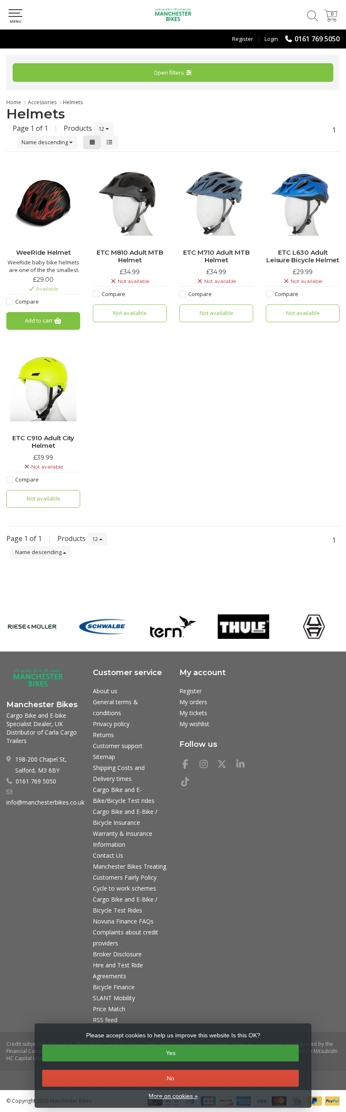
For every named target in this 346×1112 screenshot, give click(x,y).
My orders (193, 702)
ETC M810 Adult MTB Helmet (130, 256)
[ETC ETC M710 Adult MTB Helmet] (216, 202)
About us (105, 691)
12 (101, 128)
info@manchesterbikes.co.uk (45, 802)
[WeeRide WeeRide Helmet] (43, 202)
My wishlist (194, 724)
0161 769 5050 (317, 38)
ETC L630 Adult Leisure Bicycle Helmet (302, 256)
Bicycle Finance (114, 987)
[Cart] (331, 19)
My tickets (193, 713)
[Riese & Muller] (32, 626)
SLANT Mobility (114, 998)
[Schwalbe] (102, 626)
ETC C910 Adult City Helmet (43, 442)
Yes (171, 1053)
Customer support (118, 746)
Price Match (109, 1009)
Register (242, 39)
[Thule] (243, 626)
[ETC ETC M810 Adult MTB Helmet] (130, 202)
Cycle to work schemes (124, 888)
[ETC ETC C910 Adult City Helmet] (43, 388)
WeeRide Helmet (43, 252)
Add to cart (39, 320)
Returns (103, 735)
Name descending (45, 142)
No (170, 1078)
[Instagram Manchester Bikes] (207, 765)
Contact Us (108, 855)
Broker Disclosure (117, 954)
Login (271, 39)
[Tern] (173, 626)
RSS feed (105, 1020)
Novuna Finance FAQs (123, 921)
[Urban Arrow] (314, 626)
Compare (27, 301)
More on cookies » (173, 1096)
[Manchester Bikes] (173, 14)
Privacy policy (111, 724)
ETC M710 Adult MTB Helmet (216, 256)
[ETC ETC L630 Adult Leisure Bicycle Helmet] (303, 202)
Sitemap (104, 757)
